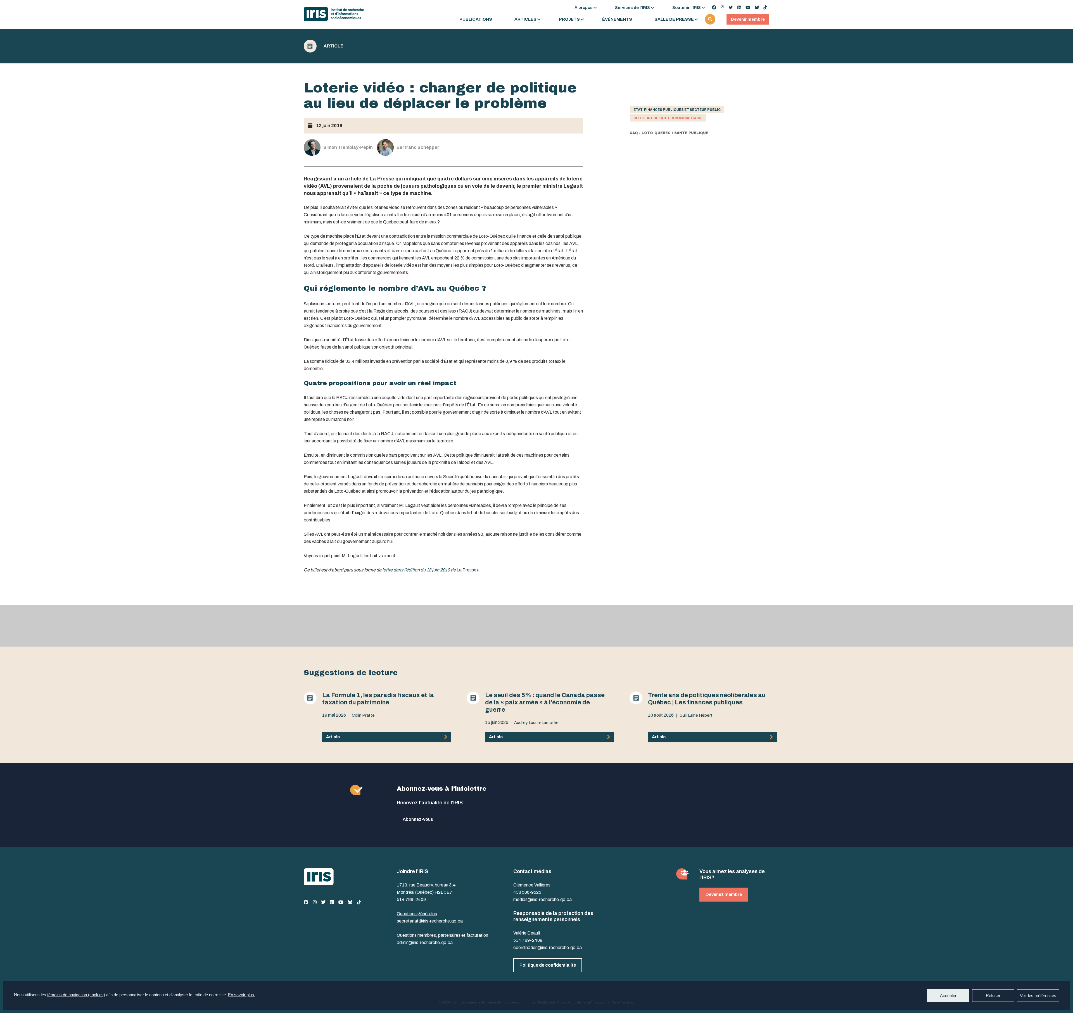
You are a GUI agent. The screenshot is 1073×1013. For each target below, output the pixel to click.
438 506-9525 (527, 892)
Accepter (948, 995)
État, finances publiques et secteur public (677, 110)
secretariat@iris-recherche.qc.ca (430, 921)
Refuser (993, 995)
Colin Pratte (363, 715)
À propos (584, 7)
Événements (617, 19)
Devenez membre (724, 894)
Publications (475, 19)
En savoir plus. (241, 994)
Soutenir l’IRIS (686, 7)
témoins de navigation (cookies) (76, 994)
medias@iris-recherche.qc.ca (542, 899)
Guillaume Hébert (696, 715)
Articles (525, 19)
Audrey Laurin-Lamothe (536, 722)
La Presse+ (468, 570)
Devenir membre (748, 19)
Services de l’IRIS (632, 7)
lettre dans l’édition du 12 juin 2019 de (419, 570)
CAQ (634, 133)
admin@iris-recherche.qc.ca (425, 942)
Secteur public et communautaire (667, 118)
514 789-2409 (411, 899)
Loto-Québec (656, 133)
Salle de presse (674, 19)
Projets (569, 19)
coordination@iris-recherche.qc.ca (547, 947)
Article (333, 46)
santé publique (691, 133)
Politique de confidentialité (547, 965)
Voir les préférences (1038, 995)
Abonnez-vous (418, 819)
